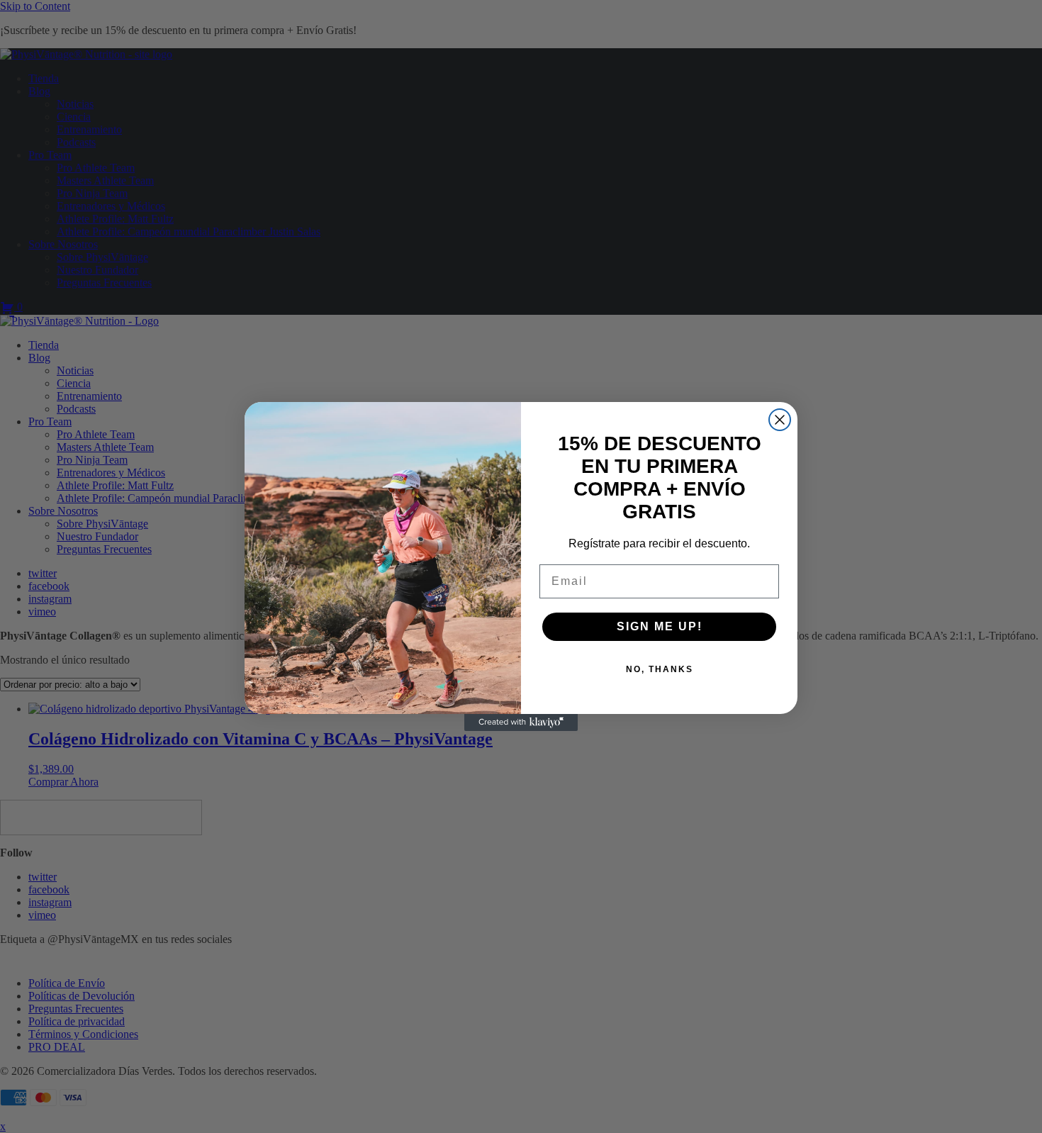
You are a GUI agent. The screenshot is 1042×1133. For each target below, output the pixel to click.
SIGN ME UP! (659, 626)
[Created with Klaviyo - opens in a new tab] (521, 722)
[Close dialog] (779, 419)
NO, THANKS (659, 669)
